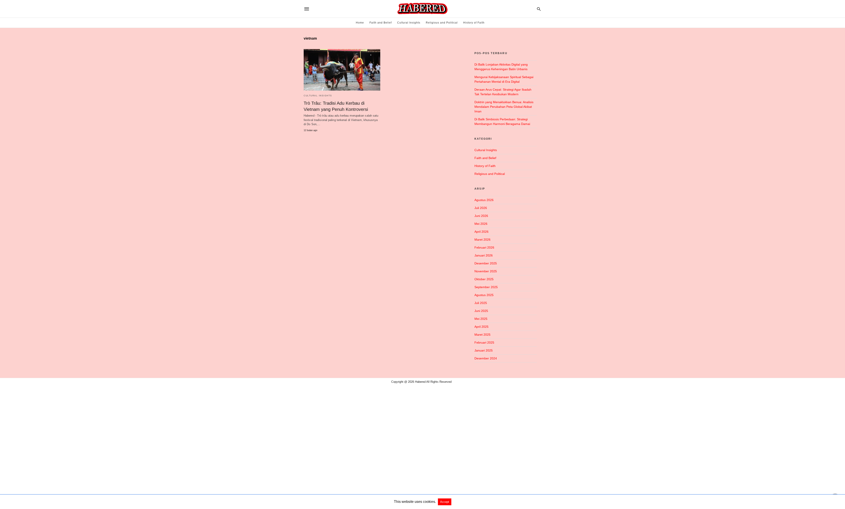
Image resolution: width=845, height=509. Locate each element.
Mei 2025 (480, 318)
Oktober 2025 (484, 279)
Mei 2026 (480, 223)
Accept (444, 502)
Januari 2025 (483, 350)
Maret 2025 (482, 334)
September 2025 (486, 287)
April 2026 (481, 231)
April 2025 (481, 326)
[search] (538, 8)
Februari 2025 (484, 342)
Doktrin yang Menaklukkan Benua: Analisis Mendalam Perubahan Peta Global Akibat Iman (503, 106)
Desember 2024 (485, 358)
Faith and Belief (380, 22)
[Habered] (422, 9)
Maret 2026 (482, 239)
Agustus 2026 (484, 200)
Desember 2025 (485, 263)
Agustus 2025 (484, 295)
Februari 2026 (484, 247)
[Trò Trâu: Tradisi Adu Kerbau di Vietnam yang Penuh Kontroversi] (342, 70)
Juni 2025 (481, 311)
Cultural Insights (408, 22)
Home (360, 22)
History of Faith (474, 22)
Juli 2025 (480, 303)
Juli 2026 (480, 208)
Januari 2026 (483, 255)
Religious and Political (442, 22)
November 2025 (485, 271)
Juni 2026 (481, 216)
